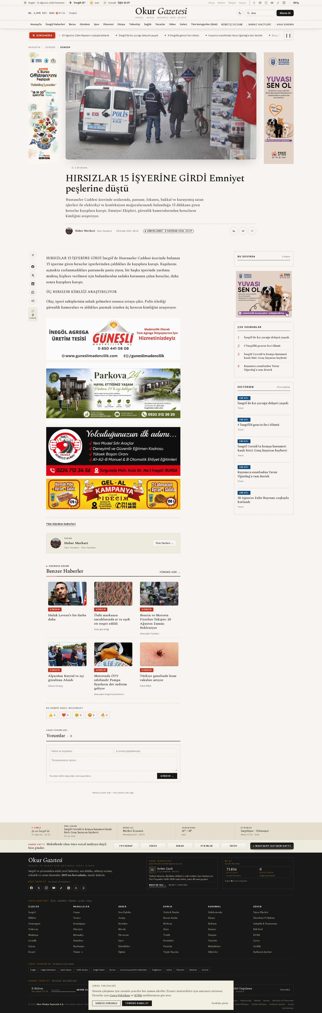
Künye (212, 2)
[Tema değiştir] (240, 13)
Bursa (72, 24)
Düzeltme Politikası (264, 918)
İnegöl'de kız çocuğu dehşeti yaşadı (87, 35)
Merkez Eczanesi (133, 831)
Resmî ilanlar (170, 918)
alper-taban (66, 970)
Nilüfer (32, 918)
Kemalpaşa (79, 924)
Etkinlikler (124, 946)
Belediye (123, 924)
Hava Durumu (285, 24)
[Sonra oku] (32, 254)
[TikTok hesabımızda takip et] (278, 2)
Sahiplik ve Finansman (283, 1000)
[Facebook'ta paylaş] (32, 266)
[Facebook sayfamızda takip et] (260, 2)
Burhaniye (78, 946)
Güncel (205, 970)
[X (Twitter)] (39, 888)
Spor (96, 24)
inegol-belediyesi (48, 970)
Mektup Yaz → (157, 885)
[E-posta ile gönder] (32, 300)
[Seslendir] (243, 231)
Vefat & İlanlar (171, 912)
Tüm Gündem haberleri (61, 523)
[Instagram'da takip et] (266, 2)
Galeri (183, 24)
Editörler (213, 952)
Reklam (221, 2)
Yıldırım (33, 929)
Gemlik (32, 940)
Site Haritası (288, 1008)
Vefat (234, 846)
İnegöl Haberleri (55, 24)
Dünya (121, 24)
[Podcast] (83, 888)
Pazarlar (167, 946)
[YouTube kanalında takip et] (272, 2)
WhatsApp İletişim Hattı (273, 846)
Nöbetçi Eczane (232, 24)
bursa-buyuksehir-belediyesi (133, 970)
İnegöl (32, 912)
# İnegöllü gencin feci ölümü (132, 35)
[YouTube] (54, 888)
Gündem (85, 24)
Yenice (77, 918)
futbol (169, 970)
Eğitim (121, 952)
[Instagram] (46, 888)
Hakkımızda (215, 912)
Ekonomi (108, 24)
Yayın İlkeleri (260, 912)
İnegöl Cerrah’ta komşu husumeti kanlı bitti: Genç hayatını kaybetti (88, 831)
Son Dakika (124, 912)
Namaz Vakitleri (260, 24)
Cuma (76, 912)
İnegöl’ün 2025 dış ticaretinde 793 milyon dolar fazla (250, 35)
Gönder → (167, 776)
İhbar (180, 846)
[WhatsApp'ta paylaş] (32, 292)
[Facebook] (31, 888)
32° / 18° (187, 831)
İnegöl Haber (99, 970)
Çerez (256, 940)
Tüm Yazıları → (164, 542)
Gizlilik (257, 946)
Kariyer (242, 2)
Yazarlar (160, 24)
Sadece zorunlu (106, 1003)
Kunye (291, 1004)
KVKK (256, 935)
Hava (166, 929)
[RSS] (76, 888)
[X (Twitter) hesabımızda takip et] (254, 2)
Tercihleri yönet (219, 1003)
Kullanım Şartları (262, 952)
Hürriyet (78, 929)
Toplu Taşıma (170, 952)
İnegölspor (157, 970)
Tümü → (78, 952)
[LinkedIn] (69, 888)
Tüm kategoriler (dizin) (204, 24)
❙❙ (288, 35)
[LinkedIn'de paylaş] (32, 283)
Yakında (285, 990)
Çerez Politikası (242, 1004)
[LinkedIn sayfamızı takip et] (284, 2)
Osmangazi (34, 924)
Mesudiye (78, 935)
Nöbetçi (167, 924)
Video (172, 24)
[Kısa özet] (252, 231)
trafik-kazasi (82, 970)
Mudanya (33, 935)
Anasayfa (36, 24)
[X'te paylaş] (32, 275)
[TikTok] (61, 888)
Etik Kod (258, 929)
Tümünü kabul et (137, 1003)
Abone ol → (84, 990)
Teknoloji (134, 24)
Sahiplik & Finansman (265, 924)
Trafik (166, 935)
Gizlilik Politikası (259, 1004)
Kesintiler (168, 940)
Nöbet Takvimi (178, 885)
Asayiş (121, 918)
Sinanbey (78, 940)
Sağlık (147, 24)
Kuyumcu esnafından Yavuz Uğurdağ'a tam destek (184, 35)
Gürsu (31, 946)
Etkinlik (207, 846)
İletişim (232, 2)
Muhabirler (214, 946)
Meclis (122, 929)
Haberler (193, 970)
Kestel (31, 952)
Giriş (296, 2)
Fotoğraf (126, 846)
